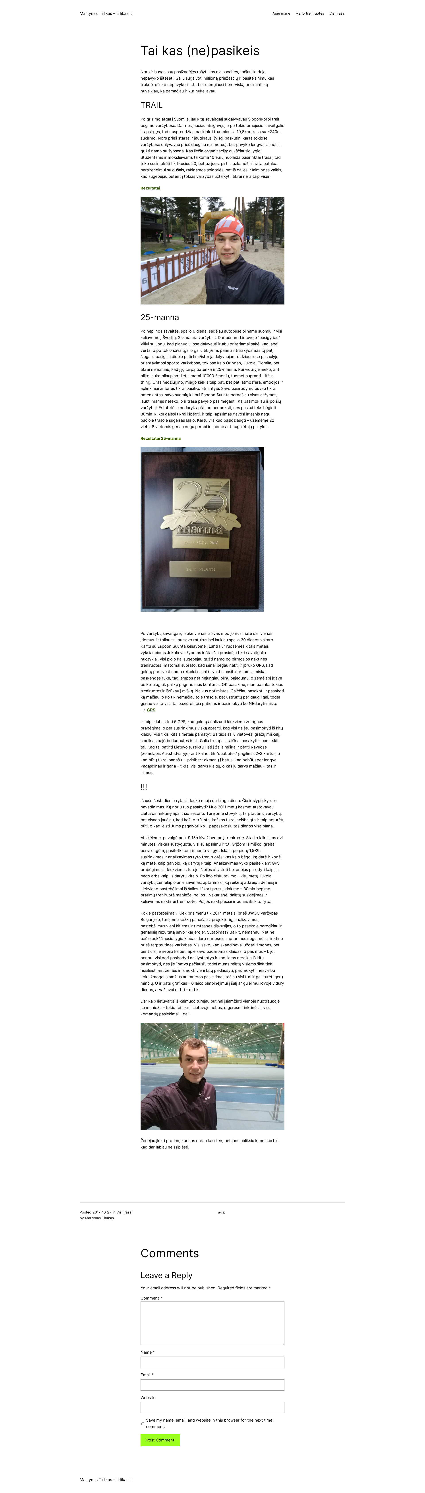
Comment (151, 1298)
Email (147, 1374)
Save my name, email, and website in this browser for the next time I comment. (210, 1423)
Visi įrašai (124, 1212)
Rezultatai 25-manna (161, 438)
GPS (151, 710)
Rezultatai (150, 188)
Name (148, 1352)
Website (148, 1397)
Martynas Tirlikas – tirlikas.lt (106, 13)
